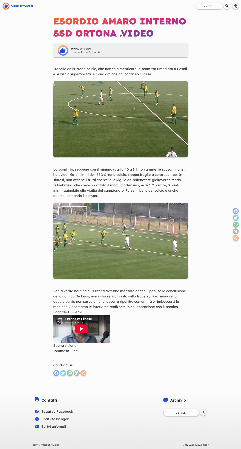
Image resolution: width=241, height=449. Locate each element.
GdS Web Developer (195, 445)
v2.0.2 (45, 445)
